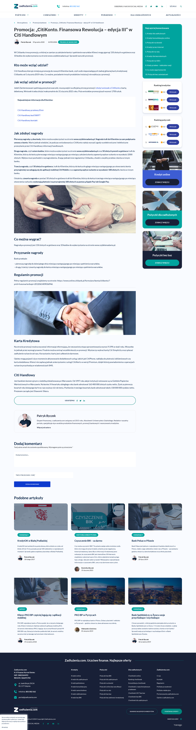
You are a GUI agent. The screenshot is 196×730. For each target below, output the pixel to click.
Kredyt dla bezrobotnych (156, 56)
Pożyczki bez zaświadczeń (158, 74)
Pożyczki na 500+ (153, 61)
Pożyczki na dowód (154, 42)
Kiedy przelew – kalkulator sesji (159, 65)
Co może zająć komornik (156, 70)
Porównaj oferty (171, 711)
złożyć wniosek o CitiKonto (108, 88)
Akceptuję (5, 727)
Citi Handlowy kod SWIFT (29, 115)
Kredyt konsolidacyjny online (158, 38)
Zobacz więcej (162, 182)
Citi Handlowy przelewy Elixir (31, 110)
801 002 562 (75, 6)
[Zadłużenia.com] (25, 6)
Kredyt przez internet (155, 47)
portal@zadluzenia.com (28, 697)
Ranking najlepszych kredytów (142, 711)
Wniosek (172, 92)
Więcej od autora (44, 427)
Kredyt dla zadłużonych (156, 33)
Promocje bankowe (68, 42)
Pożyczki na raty (153, 52)
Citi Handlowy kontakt (28, 120)
